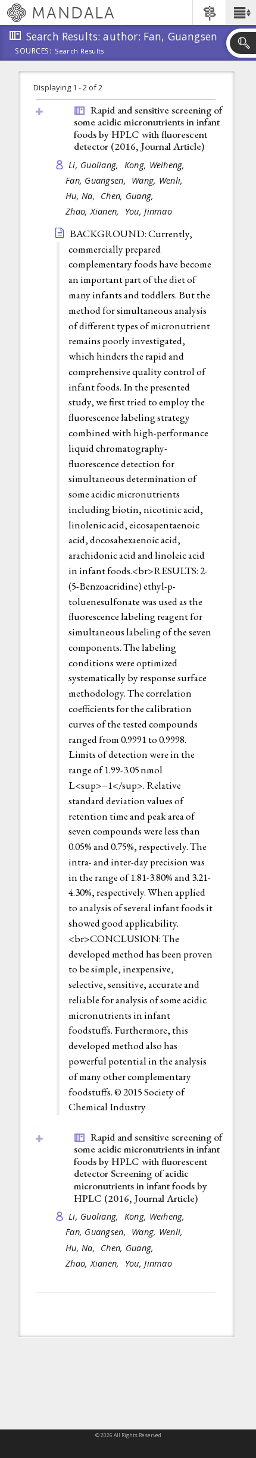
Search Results (79, 51)
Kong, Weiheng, (156, 165)
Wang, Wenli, (159, 180)
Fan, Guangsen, (97, 180)
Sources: (33, 52)
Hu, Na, (81, 195)
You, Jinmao (148, 211)
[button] (241, 12)
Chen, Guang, (129, 195)
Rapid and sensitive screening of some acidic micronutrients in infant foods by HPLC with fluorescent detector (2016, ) (148, 128)
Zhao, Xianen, (93, 211)
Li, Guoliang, (94, 165)
